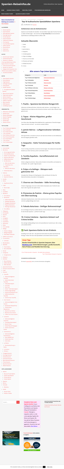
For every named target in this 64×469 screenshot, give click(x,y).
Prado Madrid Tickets (7, 13)
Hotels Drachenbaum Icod (11, 292)
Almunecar (5, 223)
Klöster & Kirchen (48, 88)
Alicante (5, 214)
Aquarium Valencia (8, 177)
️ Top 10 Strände (6, 133)
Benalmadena (6, 243)
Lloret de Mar (6, 148)
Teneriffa (6, 274)
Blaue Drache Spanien (8, 93)
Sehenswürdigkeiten (49, 77)
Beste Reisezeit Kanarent (9, 360)
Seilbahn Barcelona (8, 159)
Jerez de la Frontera (7, 267)
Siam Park (7, 287)
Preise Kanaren (6, 362)
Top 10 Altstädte (7, 130)
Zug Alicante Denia (8, 183)
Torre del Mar (6, 227)
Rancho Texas (8, 324)
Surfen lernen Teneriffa (10, 297)
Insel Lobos (7, 341)
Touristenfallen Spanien (8, 44)
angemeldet (29, 261)
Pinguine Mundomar (10, 205)
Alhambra (6, 387)
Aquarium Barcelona (9, 157)
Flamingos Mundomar (10, 206)
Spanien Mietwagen (7, 115)
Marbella (5, 244)
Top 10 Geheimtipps (7, 142)
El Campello (5, 213)
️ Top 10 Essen (6, 140)
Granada (5, 385)
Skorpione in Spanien (8, 98)
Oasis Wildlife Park (9, 337)
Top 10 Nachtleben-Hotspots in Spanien (51, 254)
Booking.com (27, 245)
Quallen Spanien (7, 87)
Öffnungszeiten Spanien (8, 33)
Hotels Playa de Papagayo (11, 326)
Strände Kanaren (7, 357)
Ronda (4, 251)
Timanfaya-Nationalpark (10, 322)
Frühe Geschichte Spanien (9, 65)
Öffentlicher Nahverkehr (8, 111)
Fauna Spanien (6, 80)
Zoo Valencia (7, 175)
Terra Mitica (7, 209)
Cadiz (4, 270)
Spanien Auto (6, 113)
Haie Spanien (6, 85)
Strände (46, 85)
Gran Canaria (7, 300)
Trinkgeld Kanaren (7, 353)
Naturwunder (47, 83)
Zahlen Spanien (6, 45)
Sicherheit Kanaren (7, 358)
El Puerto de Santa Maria (9, 268)
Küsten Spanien (6, 30)
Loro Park (7, 285)
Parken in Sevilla (8, 393)
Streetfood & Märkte (8, 72)
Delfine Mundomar (9, 199)
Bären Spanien (6, 102)
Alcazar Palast (7, 391)
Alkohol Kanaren (7, 365)
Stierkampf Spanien (7, 58)
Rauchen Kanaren (7, 364)
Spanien (35, 24)
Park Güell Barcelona (9, 154)
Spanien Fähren (6, 122)
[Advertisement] (11, 455)
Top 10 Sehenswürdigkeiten (9, 128)
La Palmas (6, 343)
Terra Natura (7, 195)
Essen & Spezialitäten (49, 95)
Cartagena (5, 218)
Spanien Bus (6, 120)
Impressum (5, 49)
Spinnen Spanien (7, 97)
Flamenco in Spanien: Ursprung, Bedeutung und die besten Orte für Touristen (9, 62)
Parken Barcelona (8, 170)
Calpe (4, 185)
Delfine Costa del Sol (8, 236)
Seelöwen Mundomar (10, 201)
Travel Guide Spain (28, 433)
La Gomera (6, 349)
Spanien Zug (6, 118)
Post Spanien (6, 42)
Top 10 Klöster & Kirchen (9, 135)
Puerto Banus (7, 247)
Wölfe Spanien (6, 104)
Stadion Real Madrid (9, 375)
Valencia (5, 173)
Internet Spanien (7, 38)
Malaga (4, 228)
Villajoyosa (5, 211)
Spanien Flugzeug (7, 117)
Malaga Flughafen (8, 232)
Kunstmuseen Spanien (8, 57)
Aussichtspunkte (48, 90)
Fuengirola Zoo (7, 255)
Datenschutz (6, 51)
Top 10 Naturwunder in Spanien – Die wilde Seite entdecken (36, 252)
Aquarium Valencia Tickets (23, 13)
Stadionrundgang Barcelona (42, 10)
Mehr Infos (49, 467)
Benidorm (5, 193)
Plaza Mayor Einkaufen (9, 234)
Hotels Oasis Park (9, 339)
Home (2, 10)
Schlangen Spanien (7, 83)
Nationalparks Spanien (8, 78)
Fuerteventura (7, 331)
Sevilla (4, 389)
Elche (4, 216)
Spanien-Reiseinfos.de (16, 4)
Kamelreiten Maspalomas (11, 305)
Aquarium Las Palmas (10, 311)
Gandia (4, 179)
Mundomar (6, 197)
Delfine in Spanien (7, 100)
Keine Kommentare (32, 19)
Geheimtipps (47, 98)
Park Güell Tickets (27, 10)
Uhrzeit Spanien (6, 37)
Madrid (4, 371)
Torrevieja (5, 220)
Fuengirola (5, 252)
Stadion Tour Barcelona (9, 155)
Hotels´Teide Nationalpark (11, 289)
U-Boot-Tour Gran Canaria (11, 314)
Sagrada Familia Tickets (13, 10)
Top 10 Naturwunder (8, 131)
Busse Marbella (7, 248)
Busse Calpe (7, 187)
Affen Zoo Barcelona (10, 163)
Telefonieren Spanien (8, 40)
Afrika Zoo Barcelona (10, 168)
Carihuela (6, 240)
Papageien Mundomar (10, 203)
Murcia (4, 383)
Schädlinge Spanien (7, 105)
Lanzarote (6, 316)
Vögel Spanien (6, 82)
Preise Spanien (6, 31)
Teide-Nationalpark (9, 283)
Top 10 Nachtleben (7, 138)
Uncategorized (40, 19)
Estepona (5, 257)
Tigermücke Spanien (8, 95)
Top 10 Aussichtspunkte (8, 137)
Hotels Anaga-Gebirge (10, 290)
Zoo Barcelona (7, 161)
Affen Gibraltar (7, 264)
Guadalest (5, 191)
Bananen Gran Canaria (10, 312)
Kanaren (5, 272)
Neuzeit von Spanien (8, 67)
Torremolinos (6, 238)
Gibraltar (5, 259)
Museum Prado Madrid (9, 374)
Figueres (5, 381)
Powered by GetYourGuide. (50, 405)
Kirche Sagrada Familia (9, 152)
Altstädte (46, 80)
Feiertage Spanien (7, 35)
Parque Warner (7, 377)
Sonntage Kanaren (7, 355)
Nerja (4, 225)
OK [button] (44, 467)
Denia (4, 181)
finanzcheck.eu (6, 47)
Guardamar (5, 221)
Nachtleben (47, 93)
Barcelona (5, 150)
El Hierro (6, 351)
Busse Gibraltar (7, 261)
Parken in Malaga (8, 231)
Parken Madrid (7, 379)
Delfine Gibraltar (8, 263)
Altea (4, 190)
